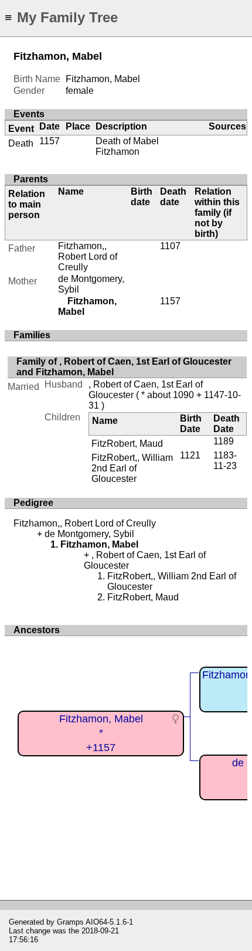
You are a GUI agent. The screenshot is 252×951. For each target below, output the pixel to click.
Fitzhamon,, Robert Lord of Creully (87, 256)
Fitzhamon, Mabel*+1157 (101, 733)
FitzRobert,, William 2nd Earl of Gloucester (132, 468)
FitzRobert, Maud (127, 444)
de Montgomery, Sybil (89, 534)
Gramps (70, 922)
